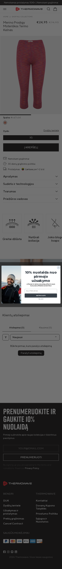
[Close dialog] (58, 267)
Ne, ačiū (40, 299)
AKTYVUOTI (41, 295)
